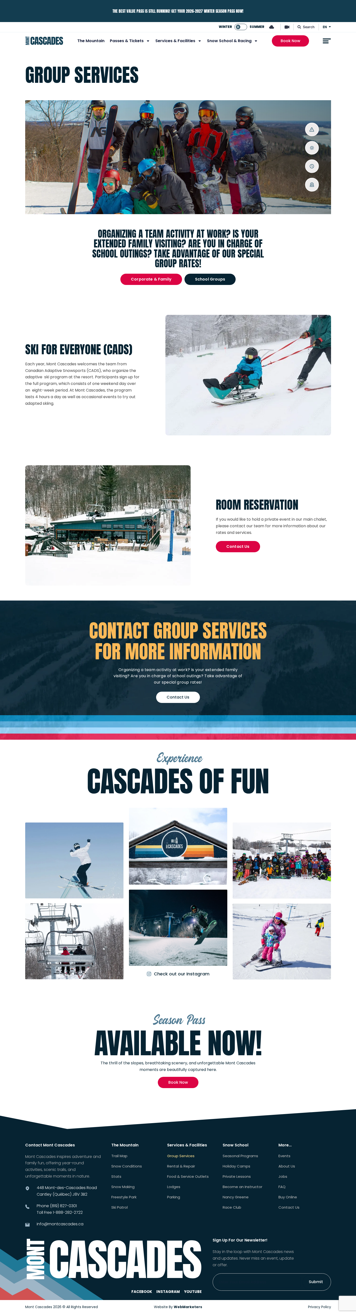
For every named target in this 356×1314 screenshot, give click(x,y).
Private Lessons (237, 1176)
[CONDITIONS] (312, 148)
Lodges (173, 1186)
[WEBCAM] (312, 184)
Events (284, 1156)
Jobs (282, 1176)
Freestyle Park (124, 1197)
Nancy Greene (236, 1197)
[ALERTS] (312, 129)
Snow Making (123, 1186)
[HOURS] (312, 166)
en (325, 27)
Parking (173, 1197)
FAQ (282, 1186)
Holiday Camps (236, 1166)
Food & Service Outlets (188, 1176)
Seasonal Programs (240, 1156)
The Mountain (90, 40)
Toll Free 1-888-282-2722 (60, 1212)
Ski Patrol (119, 1207)
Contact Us (288, 1207)
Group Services (181, 1156)
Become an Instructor (242, 1186)
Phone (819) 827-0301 (57, 1206)
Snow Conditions (126, 1166)
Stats (116, 1176)
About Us (286, 1166)
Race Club (232, 1207)
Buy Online (287, 1197)
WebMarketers (188, 1306)
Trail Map (119, 1156)
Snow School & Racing (229, 40)
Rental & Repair (181, 1166)
